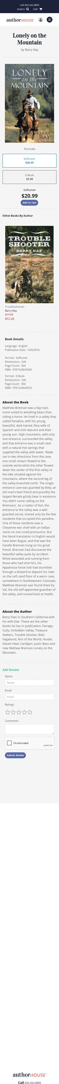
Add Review (10, 670)
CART (36, 9)
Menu (50, 19)
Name (8, 676)
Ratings (9, 704)
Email (8, 690)
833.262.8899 (32, 5)
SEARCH (21, 9)
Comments (12, 721)
